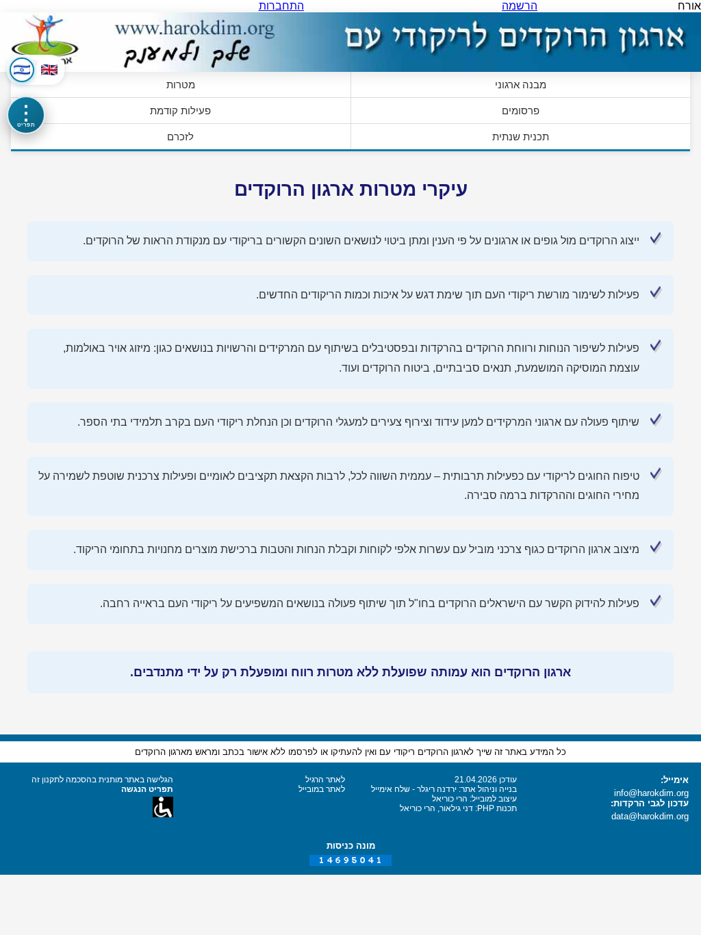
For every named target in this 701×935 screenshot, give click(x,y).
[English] (49, 69)
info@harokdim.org (651, 793)
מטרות (180, 84)
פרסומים (520, 110)
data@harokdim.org (650, 816)
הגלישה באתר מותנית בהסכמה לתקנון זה (102, 779)
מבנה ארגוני (520, 84)
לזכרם (180, 136)
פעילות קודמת (180, 110)
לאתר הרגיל (325, 779)
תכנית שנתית (520, 136)
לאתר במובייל (321, 789)
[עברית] (22, 69)
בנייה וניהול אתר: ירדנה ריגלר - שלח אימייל (444, 789)
